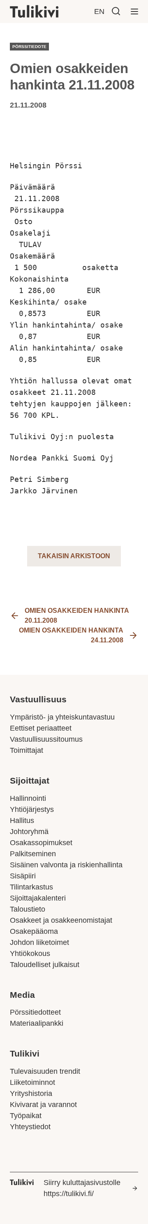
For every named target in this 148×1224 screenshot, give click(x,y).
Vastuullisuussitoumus (46, 739)
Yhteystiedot (30, 1127)
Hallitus (22, 820)
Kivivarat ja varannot (43, 1104)
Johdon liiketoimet (39, 942)
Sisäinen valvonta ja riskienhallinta (66, 865)
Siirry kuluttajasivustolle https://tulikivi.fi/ (82, 1188)
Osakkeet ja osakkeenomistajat (61, 920)
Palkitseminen (33, 854)
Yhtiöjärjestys (32, 809)
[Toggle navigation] (134, 11)
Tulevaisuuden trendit (45, 1071)
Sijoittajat (29, 781)
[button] (116, 11)
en (99, 11)
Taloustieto (27, 909)
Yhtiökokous (30, 953)
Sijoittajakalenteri (38, 898)
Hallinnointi (28, 798)
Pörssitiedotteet (35, 1012)
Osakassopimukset (41, 843)
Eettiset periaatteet (41, 728)
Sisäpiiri (23, 876)
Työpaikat (26, 1116)
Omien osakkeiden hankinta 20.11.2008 (77, 615)
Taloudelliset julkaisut (44, 964)
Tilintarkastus (31, 887)
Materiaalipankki (36, 1023)
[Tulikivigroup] (45, 11)
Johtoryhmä (29, 831)
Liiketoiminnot (32, 1082)
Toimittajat (26, 750)
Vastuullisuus (38, 699)
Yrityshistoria (31, 1093)
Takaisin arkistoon (74, 555)
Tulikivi (24, 1054)
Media (22, 995)
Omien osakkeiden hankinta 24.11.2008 (71, 635)
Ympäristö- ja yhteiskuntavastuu (62, 717)
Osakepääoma (34, 931)
